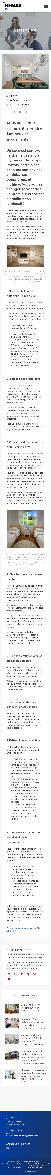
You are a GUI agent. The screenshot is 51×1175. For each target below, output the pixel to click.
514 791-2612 (16, 1130)
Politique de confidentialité (20, 1165)
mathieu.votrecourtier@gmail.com (22, 1136)
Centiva (31, 1171)
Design (13, 96)
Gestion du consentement (31, 1167)
